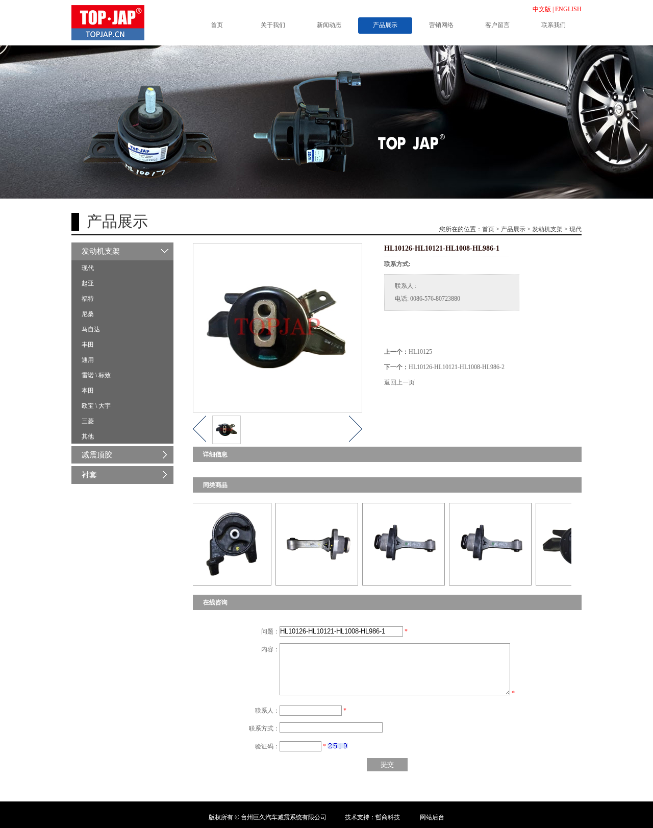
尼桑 (88, 314)
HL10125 (420, 351)
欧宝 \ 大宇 (96, 405)
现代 (575, 229)
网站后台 (432, 817)
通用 (88, 359)
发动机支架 (547, 229)
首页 (217, 25)
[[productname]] (204, 544)
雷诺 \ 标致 (96, 375)
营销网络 (441, 25)
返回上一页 (399, 382)
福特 (88, 298)
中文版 (542, 9)
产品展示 (385, 25)
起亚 (88, 283)
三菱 (88, 421)
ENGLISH (568, 9)
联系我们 (553, 25)
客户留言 (497, 25)
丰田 (88, 344)
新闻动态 (329, 25)
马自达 (91, 329)
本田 (88, 390)
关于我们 (273, 25)
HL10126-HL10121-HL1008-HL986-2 (457, 367)
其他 (88, 436)
